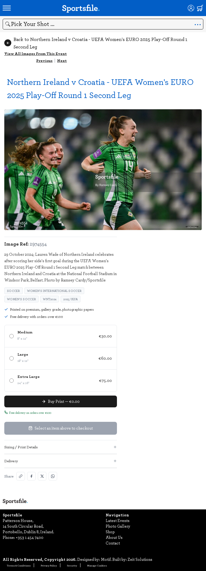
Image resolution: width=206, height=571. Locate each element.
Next (62, 60)
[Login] (191, 8)
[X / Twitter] (42, 476)
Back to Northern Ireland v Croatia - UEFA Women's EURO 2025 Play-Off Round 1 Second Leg (100, 43)
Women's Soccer (21, 299)
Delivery (11, 460)
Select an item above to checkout (64, 428)
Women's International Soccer (54, 291)
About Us (114, 537)
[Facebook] (31, 476)
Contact (113, 543)
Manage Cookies (97, 565)
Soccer (13, 291)
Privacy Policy (49, 565)
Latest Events (118, 520)
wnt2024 (49, 299)
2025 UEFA (70, 299)
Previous (44, 60)
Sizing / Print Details (21, 446)
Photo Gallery (118, 526)
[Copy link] (20, 476)
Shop (110, 531)
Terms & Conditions (19, 565)
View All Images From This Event (35, 53)
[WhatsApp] (53, 476)
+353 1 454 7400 (29, 537)
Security (72, 565)
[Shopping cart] (200, 8)
